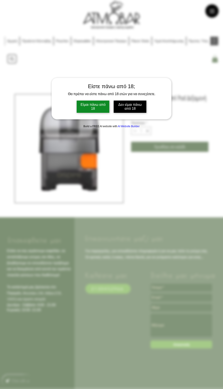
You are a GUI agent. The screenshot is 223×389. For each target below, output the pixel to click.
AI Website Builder (129, 126)
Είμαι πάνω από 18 (93, 106)
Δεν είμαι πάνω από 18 (130, 106)
